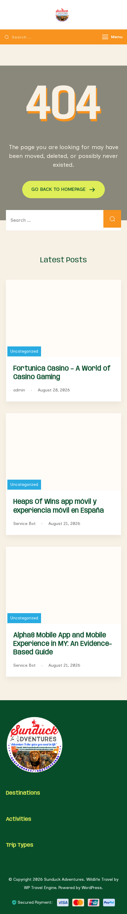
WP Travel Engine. (40, 887)
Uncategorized (24, 351)
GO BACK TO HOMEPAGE (59, 189)
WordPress (92, 887)
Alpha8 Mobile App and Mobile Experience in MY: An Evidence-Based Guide (62, 644)
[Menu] (105, 37)
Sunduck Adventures (64, 879)
